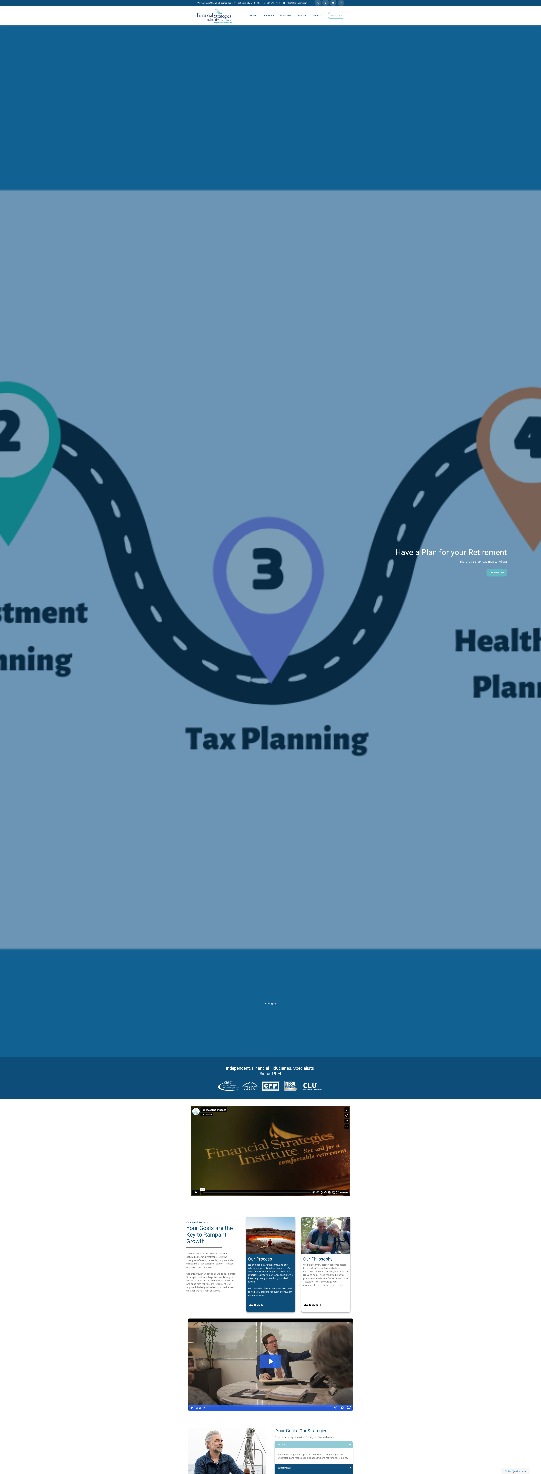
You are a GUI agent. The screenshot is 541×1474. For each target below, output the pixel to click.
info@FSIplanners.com (297, 3)
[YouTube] (333, 3)
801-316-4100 (273, 3)
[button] (253, 15)
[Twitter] (318, 3)
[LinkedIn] (325, 3)
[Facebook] (341, 3)
